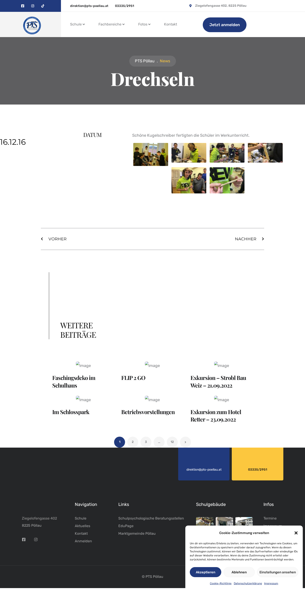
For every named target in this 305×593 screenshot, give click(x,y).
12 (172, 442)
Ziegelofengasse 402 (39, 518)
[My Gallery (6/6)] (227, 192)
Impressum (271, 583)
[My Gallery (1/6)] (151, 165)
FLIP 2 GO (133, 377)
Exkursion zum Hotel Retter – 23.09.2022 (215, 415)
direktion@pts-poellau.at (203, 469)
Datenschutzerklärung (248, 583)
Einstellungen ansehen (277, 572)
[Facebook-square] (22, 6)
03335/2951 (257, 469)
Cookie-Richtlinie (221, 583)
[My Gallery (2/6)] (189, 161)
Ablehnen (239, 572)
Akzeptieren (205, 572)
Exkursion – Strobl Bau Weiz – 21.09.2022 (218, 381)
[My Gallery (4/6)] (265, 161)
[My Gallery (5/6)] (189, 192)
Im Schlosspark (70, 411)
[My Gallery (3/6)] (227, 161)
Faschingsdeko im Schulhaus (73, 381)
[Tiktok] (42, 6)
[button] (296, 533)
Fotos (142, 24)
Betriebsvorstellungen (148, 411)
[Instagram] (32, 6)
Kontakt (170, 24)
